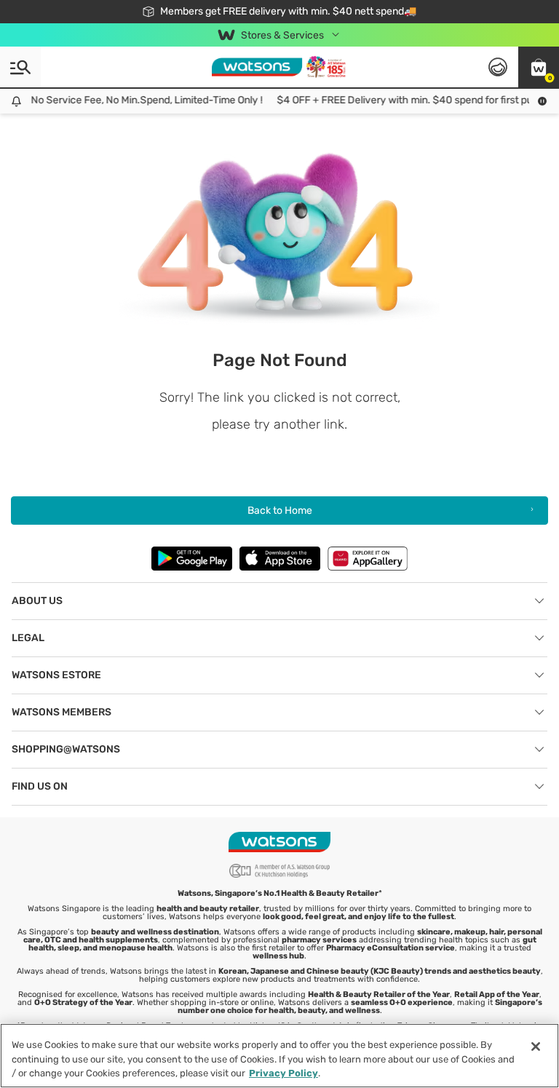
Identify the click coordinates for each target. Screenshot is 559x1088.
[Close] (536, 1047)
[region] (279, 1055)
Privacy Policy (283, 1073)
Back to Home (279, 510)
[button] (538, 67)
